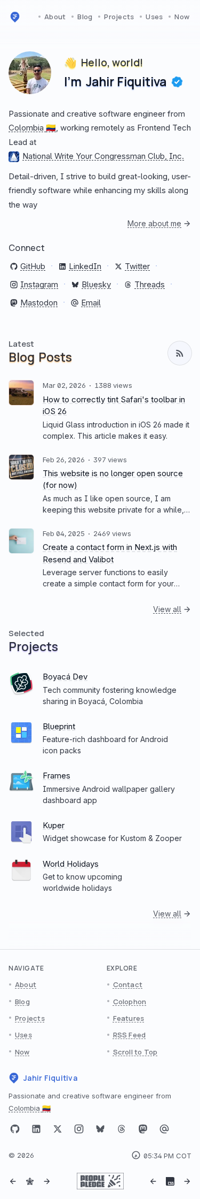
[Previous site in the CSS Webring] (153, 1181)
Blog (84, 16)
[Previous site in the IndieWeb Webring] (12, 1181)
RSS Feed (129, 1035)
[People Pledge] (100, 1181)
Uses (154, 16)
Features (129, 1018)
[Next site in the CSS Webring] (187, 1181)
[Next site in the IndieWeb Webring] (46, 1181)
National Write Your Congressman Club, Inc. (103, 156)
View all (167, 609)
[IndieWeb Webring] (29, 1181)
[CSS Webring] (170, 1181)
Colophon (130, 1001)
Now (181, 16)
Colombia (32, 128)
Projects (119, 16)
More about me (154, 223)
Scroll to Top (135, 1052)
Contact (128, 984)
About (55, 16)
